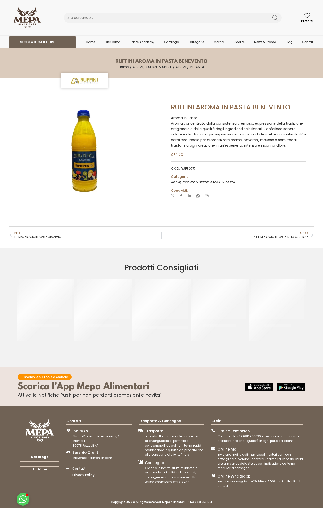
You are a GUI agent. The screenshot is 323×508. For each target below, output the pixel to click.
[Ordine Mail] (213, 449)
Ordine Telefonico (234, 431)
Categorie (196, 42)
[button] (23, 499)
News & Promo (265, 42)
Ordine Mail (228, 449)
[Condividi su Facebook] (181, 196)
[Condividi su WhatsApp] (198, 196)
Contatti (308, 42)
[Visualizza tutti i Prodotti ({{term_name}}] (84, 81)
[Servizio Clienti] (68, 452)
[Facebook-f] (33, 469)
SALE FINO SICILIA (45, 325)
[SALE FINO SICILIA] (45, 299)
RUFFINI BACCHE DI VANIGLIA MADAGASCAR (161, 327)
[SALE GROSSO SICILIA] (219, 299)
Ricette (239, 42)
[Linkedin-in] (45, 469)
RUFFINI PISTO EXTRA (103, 325)
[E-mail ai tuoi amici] (207, 196)
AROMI (180, 67)
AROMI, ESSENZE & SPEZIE (152, 67)
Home (90, 42)
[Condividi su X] (173, 196)
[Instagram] (39, 469)
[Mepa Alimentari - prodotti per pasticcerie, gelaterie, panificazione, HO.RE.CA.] (27, 17)
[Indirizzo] (68, 430)
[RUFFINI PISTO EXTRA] (103, 299)
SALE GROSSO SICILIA (219, 325)
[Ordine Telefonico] (213, 430)
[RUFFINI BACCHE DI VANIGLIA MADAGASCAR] (161, 299)
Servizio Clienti (86, 452)
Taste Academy (142, 42)
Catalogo (171, 42)
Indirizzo (80, 431)
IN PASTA (197, 67)
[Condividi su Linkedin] (189, 196)
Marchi (219, 42)
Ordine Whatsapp (234, 476)
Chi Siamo (112, 42)
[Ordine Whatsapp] (213, 476)
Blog (289, 42)
